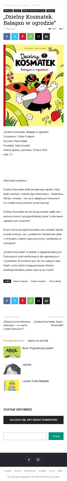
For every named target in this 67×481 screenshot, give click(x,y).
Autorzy (17, 470)
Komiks (36, 5)
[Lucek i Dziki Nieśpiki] (12, 385)
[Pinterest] (22, 36)
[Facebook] (6, 36)
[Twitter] (14, 36)
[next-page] (11, 398)
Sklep (60, 470)
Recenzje (25, 5)
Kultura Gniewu (38, 281)
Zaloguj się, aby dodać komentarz (33, 419)
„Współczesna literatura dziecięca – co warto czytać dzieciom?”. (16, 325)
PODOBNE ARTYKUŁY (13, 341)
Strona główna (10, 5)
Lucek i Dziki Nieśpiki (35, 381)
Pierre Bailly (55, 281)
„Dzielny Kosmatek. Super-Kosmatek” (49, 323)
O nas (52, 470)
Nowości (50, 10)
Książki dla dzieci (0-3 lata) (33, 10)
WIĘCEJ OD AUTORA (38, 341)
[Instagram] (38, 459)
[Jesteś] (12, 369)
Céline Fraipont (20, 281)
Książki (8, 470)
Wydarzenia (30, 470)
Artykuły (42, 470)
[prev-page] (5, 398)
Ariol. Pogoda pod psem (37, 348)
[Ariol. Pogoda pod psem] (12, 352)
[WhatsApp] (30, 36)
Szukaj (56, 436)
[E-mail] (38, 36)
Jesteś (26, 364)
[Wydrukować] (46, 36)
